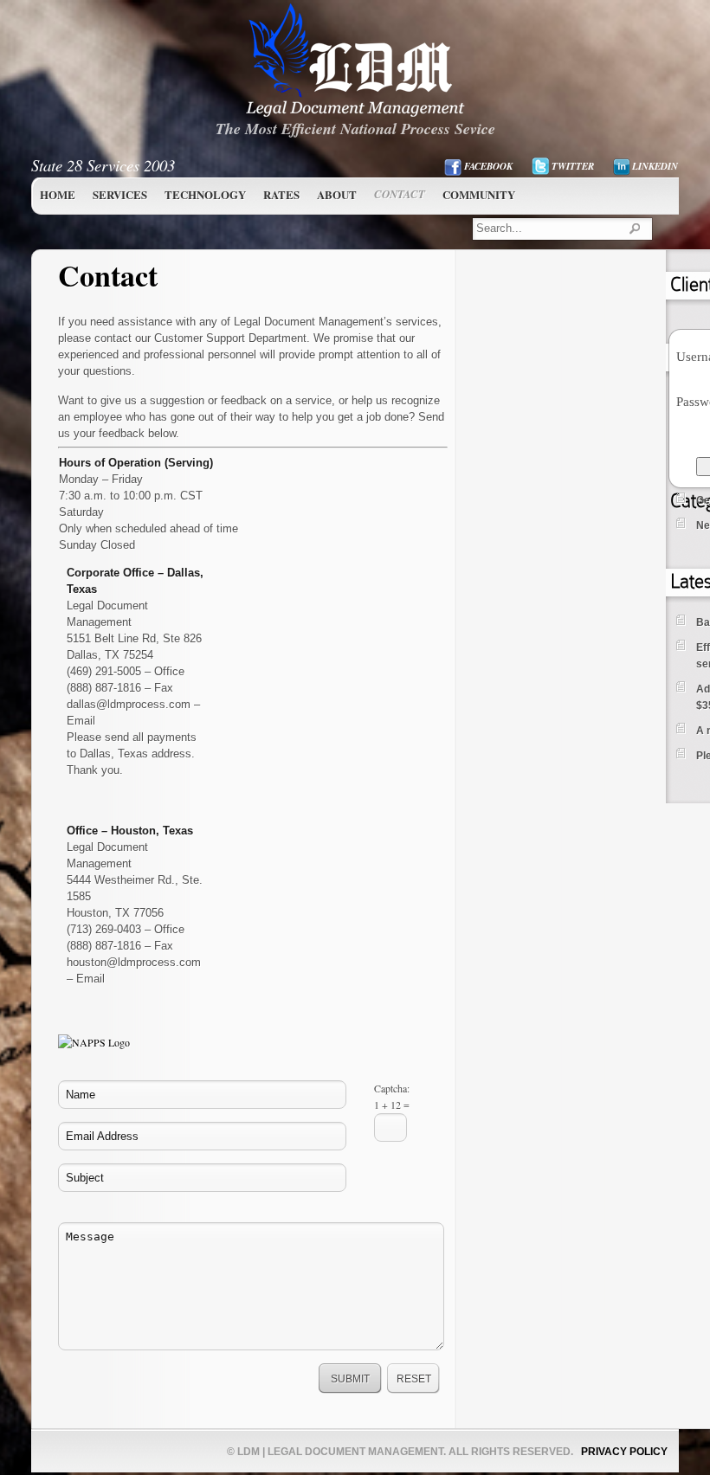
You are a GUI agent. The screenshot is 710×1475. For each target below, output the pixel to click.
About (337, 194)
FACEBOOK (488, 166)
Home (57, 194)
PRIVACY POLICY (624, 1452)
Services (120, 194)
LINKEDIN (655, 166)
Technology (205, 194)
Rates (281, 194)
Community (478, 194)
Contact (399, 194)
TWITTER (573, 166)
